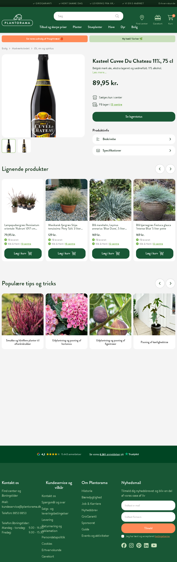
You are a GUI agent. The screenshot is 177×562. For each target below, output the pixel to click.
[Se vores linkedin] (146, 546)
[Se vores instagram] (131, 546)
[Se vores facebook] (124, 546)
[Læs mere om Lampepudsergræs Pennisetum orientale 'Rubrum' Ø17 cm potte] (23, 200)
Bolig (134, 27)
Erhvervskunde (167, 3)
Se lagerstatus (133, 116)
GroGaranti (44, 3)
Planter (77, 27)
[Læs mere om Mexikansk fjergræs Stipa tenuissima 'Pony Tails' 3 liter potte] (66, 200)
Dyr (123, 27)
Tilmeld (148, 528)
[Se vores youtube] (154, 546)
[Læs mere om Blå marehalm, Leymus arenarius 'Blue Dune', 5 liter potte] (110, 200)
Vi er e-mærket (134, 3)
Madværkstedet (21, 48)
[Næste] (170, 169)
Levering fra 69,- (103, 3)
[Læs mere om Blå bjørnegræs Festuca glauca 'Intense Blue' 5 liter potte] (154, 200)
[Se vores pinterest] (138, 546)
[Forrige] (160, 169)
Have (111, 27)
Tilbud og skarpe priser (53, 27)
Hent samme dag (72, 3)
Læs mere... (99, 72)
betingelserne (162, 536)
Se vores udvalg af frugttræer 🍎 (44, 38)
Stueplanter (95, 27)
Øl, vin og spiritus (44, 48)
